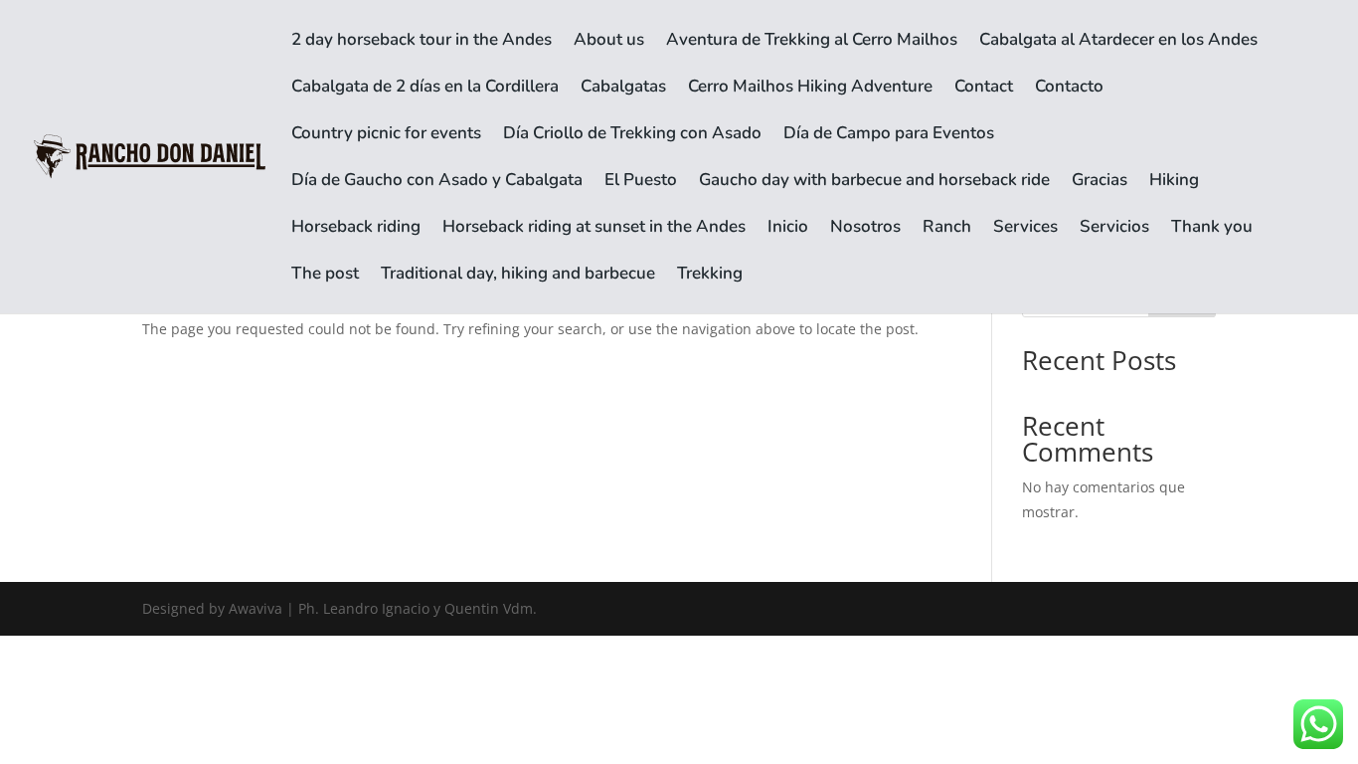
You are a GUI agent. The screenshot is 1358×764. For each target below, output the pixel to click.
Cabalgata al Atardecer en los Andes (1118, 42)
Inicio (787, 229)
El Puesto (640, 182)
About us (609, 42)
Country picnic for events (386, 135)
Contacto (1069, 88)
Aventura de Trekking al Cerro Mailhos (811, 42)
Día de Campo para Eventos (888, 135)
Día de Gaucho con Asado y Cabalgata (437, 182)
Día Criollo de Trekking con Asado (632, 135)
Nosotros (865, 229)
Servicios (1114, 229)
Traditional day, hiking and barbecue (518, 276)
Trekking (710, 276)
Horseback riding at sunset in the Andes (594, 229)
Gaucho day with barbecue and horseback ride (874, 182)
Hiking (1174, 182)
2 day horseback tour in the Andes (421, 42)
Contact (983, 88)
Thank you (1212, 229)
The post (325, 276)
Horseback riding (356, 229)
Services (1025, 229)
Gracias (1099, 182)
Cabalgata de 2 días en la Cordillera (425, 88)
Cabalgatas (623, 88)
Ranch (947, 229)
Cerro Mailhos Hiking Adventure (810, 88)
